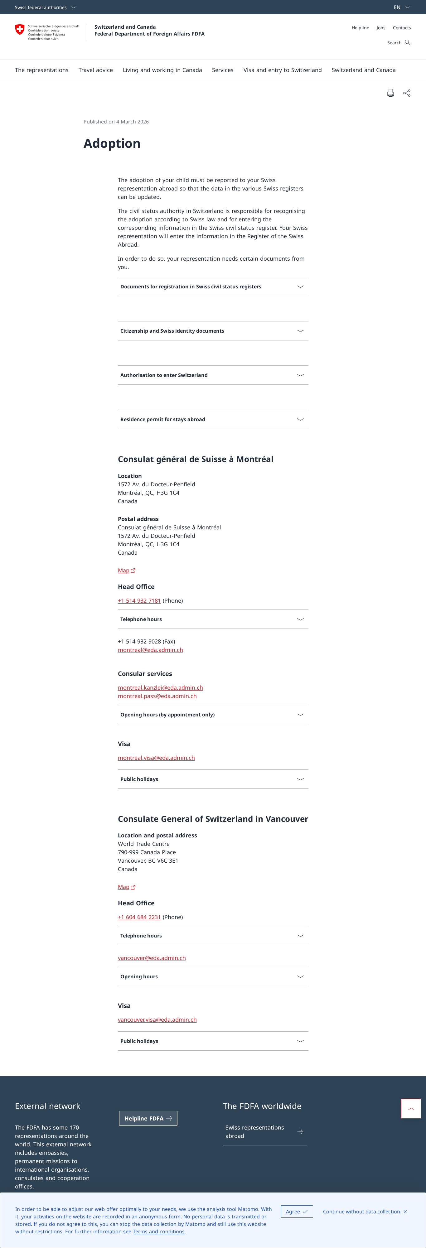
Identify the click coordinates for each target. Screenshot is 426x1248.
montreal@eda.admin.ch (150, 649)
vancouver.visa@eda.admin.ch (157, 1019)
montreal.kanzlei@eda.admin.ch (160, 687)
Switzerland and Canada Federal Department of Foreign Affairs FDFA (149, 30)
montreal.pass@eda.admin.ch (157, 696)
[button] (42, 70)
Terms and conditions (159, 1231)
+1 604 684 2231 (139, 917)
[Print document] (390, 92)
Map (123, 570)
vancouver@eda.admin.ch (152, 957)
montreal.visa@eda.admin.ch (156, 757)
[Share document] (407, 92)
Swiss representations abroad (254, 1132)
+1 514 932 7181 (139, 600)
